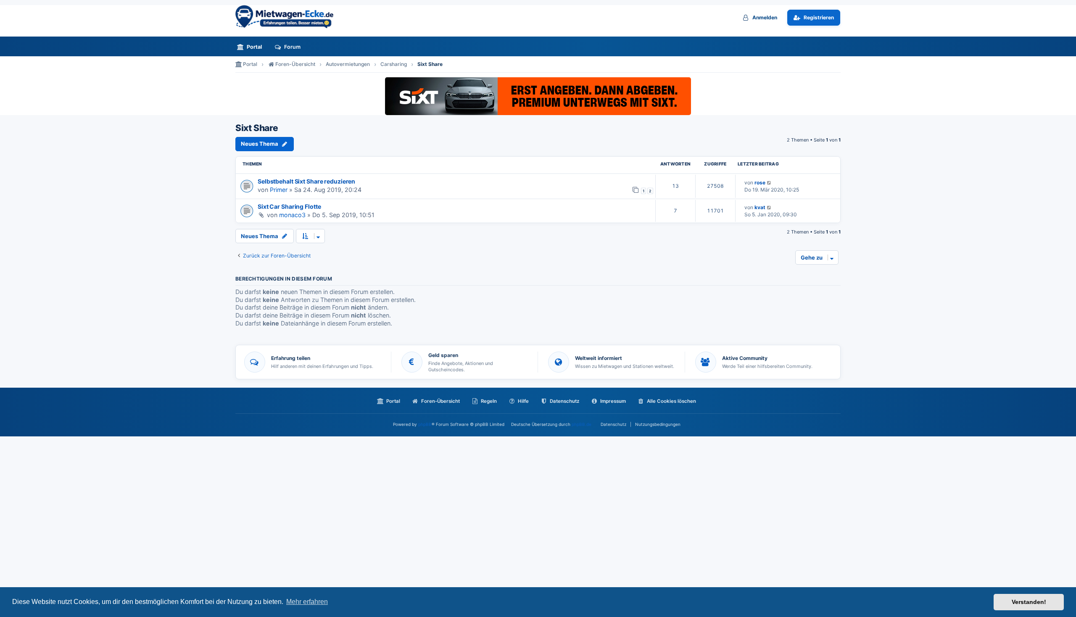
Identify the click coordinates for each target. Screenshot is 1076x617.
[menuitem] (251, 47)
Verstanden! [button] (1029, 602)
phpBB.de (581, 424)
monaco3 (292, 214)
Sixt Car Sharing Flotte (289, 206)
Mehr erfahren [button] (307, 601)
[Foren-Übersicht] (287, 16)
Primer (278, 189)
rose (759, 182)
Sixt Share (256, 128)
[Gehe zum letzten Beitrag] (769, 182)
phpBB (425, 424)
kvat (759, 207)
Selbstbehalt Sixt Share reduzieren (306, 181)
